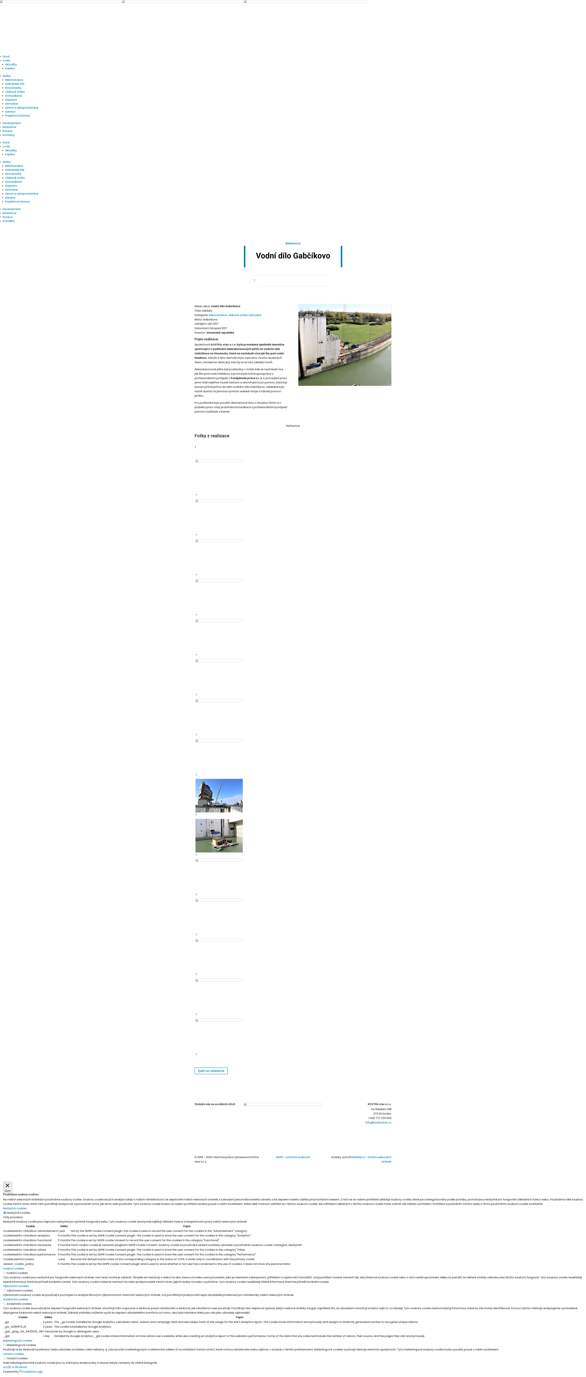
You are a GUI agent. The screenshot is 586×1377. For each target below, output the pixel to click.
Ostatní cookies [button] (13, 1354)
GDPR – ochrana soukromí (293, 1157)
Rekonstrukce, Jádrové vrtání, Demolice (235, 315)
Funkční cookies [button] (13, 1268)
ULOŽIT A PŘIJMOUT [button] (15, 1367)
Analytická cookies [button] (15, 1299)
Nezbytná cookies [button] (15, 1208)
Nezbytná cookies (18, 1213)
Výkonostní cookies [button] (16, 1286)
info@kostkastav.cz (378, 1122)
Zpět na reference (211, 1071)
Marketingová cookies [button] (17, 1340)
